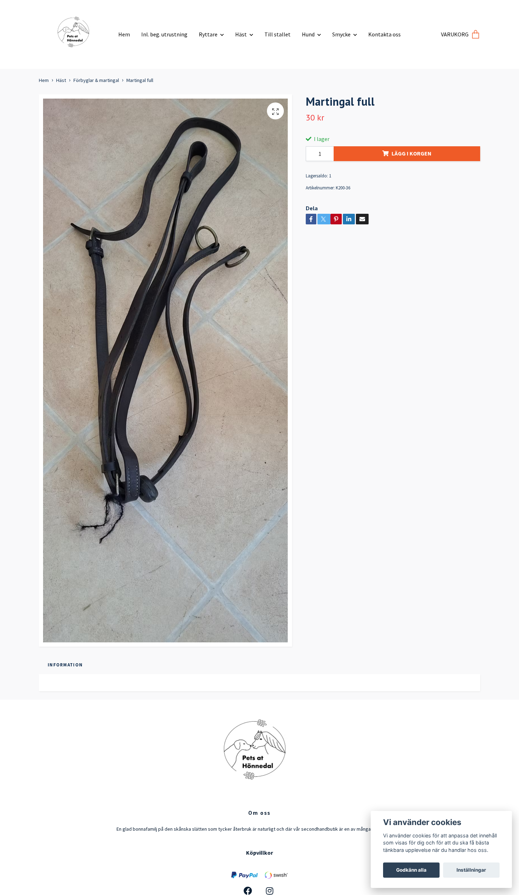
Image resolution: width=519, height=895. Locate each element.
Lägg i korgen (411, 153)
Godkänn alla (411, 870)
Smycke (341, 34)
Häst (241, 34)
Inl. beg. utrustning (164, 34)
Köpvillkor (259, 852)
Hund (308, 34)
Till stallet (277, 34)
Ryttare (208, 34)
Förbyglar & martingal (96, 80)
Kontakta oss (384, 34)
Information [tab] (65, 664)
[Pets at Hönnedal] (76, 32)
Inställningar (471, 870)
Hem (124, 34)
